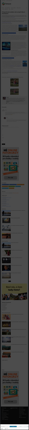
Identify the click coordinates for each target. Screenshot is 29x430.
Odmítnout (20, 426)
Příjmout (13, 426)
